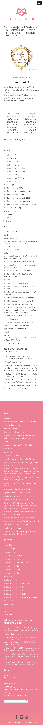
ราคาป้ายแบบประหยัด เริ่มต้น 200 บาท (18, 322)
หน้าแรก (7, 335)
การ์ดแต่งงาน (9, 162)
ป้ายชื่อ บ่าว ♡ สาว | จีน (13, 195)
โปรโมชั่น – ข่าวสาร (11, 344)
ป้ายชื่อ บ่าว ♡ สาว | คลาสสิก (15, 191)
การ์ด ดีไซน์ (8, 155)
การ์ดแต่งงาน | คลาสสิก (13, 168)
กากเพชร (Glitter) (11, 232)
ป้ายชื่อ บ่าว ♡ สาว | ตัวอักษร (15, 201)
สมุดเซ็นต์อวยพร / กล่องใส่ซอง (15, 329)
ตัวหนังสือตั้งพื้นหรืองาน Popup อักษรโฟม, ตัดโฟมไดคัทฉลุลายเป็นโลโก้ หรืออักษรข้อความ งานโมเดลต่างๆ (21, 244)
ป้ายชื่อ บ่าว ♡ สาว (11, 188)
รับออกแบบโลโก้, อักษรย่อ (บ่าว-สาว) (18, 316)
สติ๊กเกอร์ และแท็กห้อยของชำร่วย (16, 326)
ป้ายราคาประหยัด (10, 208)
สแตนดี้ (6, 332)
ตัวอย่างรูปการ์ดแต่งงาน (13, 249)
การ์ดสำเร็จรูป (9, 158)
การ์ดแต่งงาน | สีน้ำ (11, 181)
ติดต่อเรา (7, 253)
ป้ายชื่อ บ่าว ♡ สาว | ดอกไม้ (14, 198)
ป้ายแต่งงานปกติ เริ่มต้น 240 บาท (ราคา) (19, 298)
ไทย (5, 218)
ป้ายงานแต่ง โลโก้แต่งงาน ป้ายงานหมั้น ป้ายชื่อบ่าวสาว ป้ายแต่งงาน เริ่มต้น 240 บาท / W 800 (13, 123)
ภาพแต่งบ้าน (8, 211)
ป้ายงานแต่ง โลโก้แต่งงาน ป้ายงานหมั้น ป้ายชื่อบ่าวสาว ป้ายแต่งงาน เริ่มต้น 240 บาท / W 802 (30, 123)
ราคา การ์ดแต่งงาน (11, 319)
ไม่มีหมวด (7, 221)
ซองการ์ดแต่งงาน (10, 238)
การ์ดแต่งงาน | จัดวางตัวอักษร (15, 171)
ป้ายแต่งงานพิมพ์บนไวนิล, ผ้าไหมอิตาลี (18, 301)
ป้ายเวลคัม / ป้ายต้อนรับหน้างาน (16, 283)
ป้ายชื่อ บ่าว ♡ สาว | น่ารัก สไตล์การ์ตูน (19, 205)
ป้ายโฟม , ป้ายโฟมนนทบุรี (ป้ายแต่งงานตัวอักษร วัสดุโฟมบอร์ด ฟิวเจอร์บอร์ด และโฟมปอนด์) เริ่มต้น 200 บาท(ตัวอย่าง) (20, 310)
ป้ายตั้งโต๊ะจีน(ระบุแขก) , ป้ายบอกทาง (18, 271)
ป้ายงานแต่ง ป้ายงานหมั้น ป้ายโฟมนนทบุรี (19, 262)
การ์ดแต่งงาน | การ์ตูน (12, 165)
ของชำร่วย (8, 185)
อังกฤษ (6, 214)
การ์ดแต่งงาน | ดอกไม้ (12, 178)
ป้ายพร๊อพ (7, 280)
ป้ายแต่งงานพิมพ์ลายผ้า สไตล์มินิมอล (18, 304)
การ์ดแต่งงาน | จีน (11, 175)
